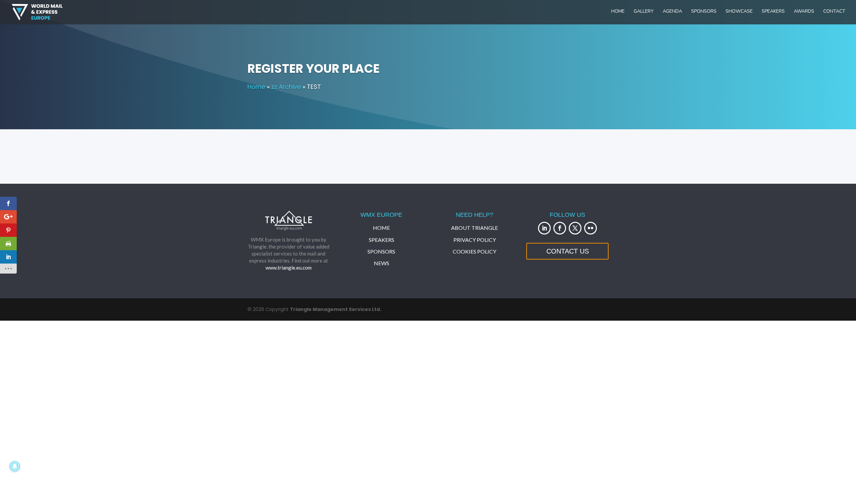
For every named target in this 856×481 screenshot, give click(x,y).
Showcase (739, 11)
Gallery (644, 11)
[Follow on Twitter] (575, 228)
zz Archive (286, 87)
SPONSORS (381, 251)
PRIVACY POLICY (474, 239)
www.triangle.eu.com (288, 268)
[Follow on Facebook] (559, 228)
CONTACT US (567, 251)
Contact (834, 11)
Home (618, 11)
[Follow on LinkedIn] (544, 228)
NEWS (381, 263)
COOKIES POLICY (474, 251)
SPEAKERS (381, 239)
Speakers (773, 11)
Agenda (672, 11)
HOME (381, 227)
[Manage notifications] (14, 466)
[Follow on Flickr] (590, 228)
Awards (804, 11)
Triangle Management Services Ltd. (335, 309)
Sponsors (704, 11)
